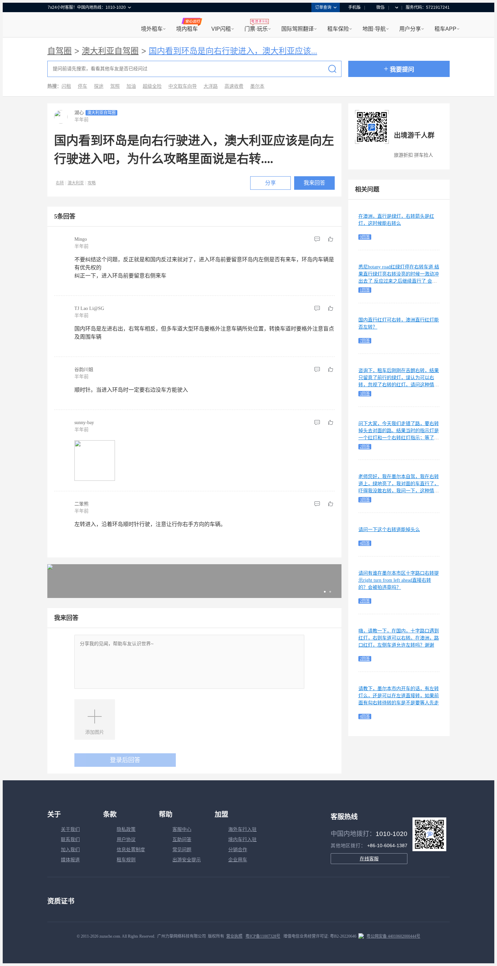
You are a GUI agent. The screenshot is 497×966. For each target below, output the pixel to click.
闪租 (66, 86)
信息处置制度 (131, 849)
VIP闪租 (221, 29)
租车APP (445, 29)
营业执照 (234, 936)
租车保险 (338, 29)
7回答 (365, 340)
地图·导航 (374, 29)
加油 (131, 86)
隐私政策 (126, 829)
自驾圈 (59, 51)
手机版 (354, 7)
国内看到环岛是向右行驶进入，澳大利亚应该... (233, 51)
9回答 (365, 237)
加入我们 (70, 849)
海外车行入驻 (242, 829)
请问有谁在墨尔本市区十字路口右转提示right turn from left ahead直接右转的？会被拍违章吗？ (398, 580)
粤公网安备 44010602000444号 (393, 936)
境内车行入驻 (242, 839)
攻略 (92, 183)
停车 (82, 86)
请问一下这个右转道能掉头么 (389, 529)
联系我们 (70, 839)
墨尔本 (257, 86)
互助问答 (181, 839)
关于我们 (70, 829)
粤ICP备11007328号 (262, 936)
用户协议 (126, 839)
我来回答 (314, 183)
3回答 (365, 393)
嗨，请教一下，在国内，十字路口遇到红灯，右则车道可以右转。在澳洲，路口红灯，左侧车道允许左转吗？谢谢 (398, 638)
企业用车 (237, 859)
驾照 (115, 86)
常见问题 (181, 849)
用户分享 (410, 29)
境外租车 (152, 29)
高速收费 (233, 86)
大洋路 (211, 86)
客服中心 (181, 829)
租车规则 (126, 859)
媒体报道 (70, 859)
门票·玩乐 (256, 29)
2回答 (365, 446)
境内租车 (187, 29)
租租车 (56, 25)
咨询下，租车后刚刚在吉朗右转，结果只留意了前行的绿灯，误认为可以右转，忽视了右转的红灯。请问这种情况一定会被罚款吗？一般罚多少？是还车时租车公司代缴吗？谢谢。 (398, 384)
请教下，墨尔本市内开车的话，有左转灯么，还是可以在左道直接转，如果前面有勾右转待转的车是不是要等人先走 (398, 695)
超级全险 (152, 86)
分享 (270, 183)
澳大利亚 (76, 183)
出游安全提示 (186, 859)
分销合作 (237, 849)
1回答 (365, 290)
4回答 (365, 543)
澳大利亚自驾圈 (110, 51)
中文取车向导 (182, 86)
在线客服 (369, 858)
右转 (60, 183)
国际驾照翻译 (297, 29)
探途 (98, 86)
